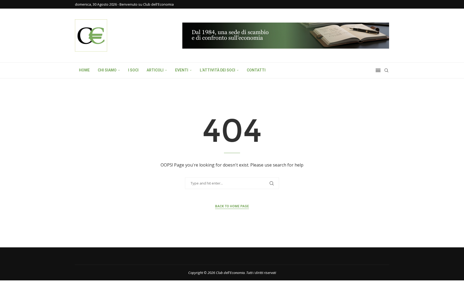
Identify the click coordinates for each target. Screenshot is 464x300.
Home (84, 70)
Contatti (256, 70)
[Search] (386, 70)
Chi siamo (107, 70)
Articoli (155, 70)
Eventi (181, 70)
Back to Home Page (232, 206)
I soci (133, 70)
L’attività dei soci (217, 70)
